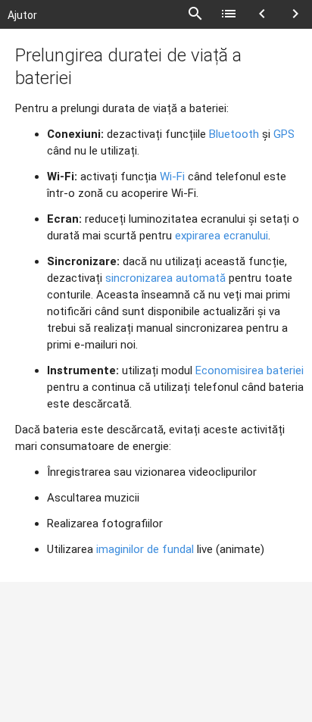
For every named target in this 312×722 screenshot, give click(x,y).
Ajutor (22, 15)
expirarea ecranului (221, 235)
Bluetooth (234, 134)
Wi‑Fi (172, 176)
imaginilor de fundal (145, 549)
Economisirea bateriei (249, 370)
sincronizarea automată (165, 278)
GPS (284, 134)
